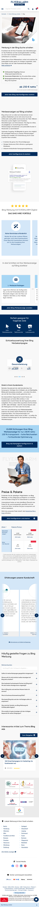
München (6, 831)
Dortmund (24, 833)
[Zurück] (2, 756)
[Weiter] (36, 756)
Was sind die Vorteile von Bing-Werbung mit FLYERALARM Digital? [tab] (15, 706)
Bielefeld (24, 842)
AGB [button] (21, 887)
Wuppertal (24, 840)
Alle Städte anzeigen (8, 852)
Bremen (5, 838)
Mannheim (24, 847)
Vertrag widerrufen (19, 892)
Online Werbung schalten (14, 14)
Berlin (5, 826)
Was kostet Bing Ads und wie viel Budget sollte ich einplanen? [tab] (17, 700)
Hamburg (6, 828)
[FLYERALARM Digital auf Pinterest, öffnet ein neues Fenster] (26, 868)
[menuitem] (2, 9)
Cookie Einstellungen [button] (19, 888)
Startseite (4, 14)
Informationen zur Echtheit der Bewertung (20, 642)
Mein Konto (33, 9)
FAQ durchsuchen (7, 665)
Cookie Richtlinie (8, 888)
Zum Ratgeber (27, 735)
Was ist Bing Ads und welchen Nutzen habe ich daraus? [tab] (16, 690)
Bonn (23, 845)
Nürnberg (6, 845)
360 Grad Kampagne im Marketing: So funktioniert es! (19, 762)
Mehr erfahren (6, 65)
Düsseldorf (24, 828)
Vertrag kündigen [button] (22, 890)
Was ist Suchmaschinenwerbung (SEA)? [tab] (13, 695)
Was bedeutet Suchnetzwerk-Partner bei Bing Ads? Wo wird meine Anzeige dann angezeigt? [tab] (17, 684)
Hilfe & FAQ (11, 887)
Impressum (31, 890)
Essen (23, 835)
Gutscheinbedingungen (11, 890)
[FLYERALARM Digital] (19, 4)
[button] (18, 535)
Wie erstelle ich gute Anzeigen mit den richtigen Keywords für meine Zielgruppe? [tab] (16, 712)
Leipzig (23, 831)
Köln (4, 833)
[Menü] (2, 9)
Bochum (23, 838)
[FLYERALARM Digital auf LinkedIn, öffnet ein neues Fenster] (22, 868)
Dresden (6, 840)
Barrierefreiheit (30, 888)
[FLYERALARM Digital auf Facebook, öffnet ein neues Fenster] (13, 868)
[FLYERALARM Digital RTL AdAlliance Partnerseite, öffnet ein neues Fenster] (27, 802)
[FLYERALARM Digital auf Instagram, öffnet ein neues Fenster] (18, 868)
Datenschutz (26, 887)
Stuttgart (24, 826)
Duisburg (6, 847)
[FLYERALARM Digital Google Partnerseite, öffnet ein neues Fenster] (19, 811)
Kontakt (5, 887)
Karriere (17, 887)
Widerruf (33, 887)
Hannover (6, 842)
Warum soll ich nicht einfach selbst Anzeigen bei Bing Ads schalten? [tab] (16, 678)
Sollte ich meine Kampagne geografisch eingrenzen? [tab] (17, 673)
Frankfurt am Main (9, 835)
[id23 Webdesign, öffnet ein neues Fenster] (20, 590)
